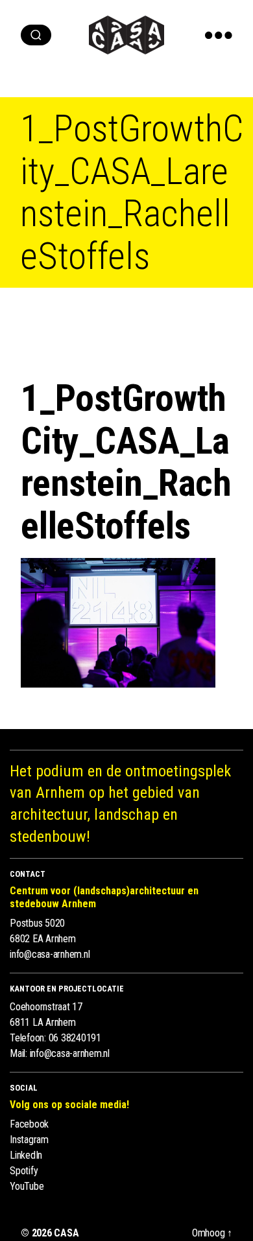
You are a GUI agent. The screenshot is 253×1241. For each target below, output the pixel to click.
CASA (66, 1233)
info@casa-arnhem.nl (50, 954)
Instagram (29, 1139)
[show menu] (218, 35)
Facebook (29, 1124)
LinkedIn (26, 1155)
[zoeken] (36, 35)
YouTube (26, 1186)
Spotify (24, 1171)
